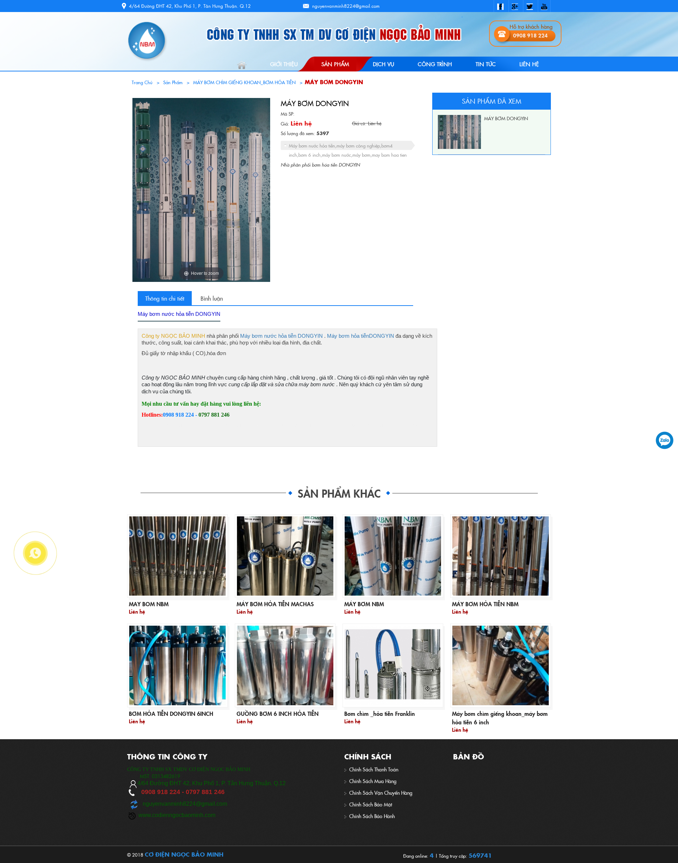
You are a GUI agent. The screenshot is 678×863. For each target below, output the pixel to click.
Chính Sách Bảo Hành (372, 816)
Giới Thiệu (284, 64)
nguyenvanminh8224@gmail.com (346, 5)
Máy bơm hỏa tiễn (348, 336)
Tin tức (486, 64)
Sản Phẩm (335, 64)
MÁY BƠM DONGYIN (334, 82)
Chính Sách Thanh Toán (373, 769)
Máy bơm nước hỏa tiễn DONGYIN (281, 336)
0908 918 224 (530, 35)
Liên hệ (529, 64)
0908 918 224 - (180, 415)
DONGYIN (381, 336)
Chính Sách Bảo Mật (370, 804)
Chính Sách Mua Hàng (373, 781)
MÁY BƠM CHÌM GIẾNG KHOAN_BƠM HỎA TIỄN (244, 82)
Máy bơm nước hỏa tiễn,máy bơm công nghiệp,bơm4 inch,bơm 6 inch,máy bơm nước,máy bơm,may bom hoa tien (348, 146)
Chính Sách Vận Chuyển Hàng (380, 792)
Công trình (435, 64)
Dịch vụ (383, 64)
